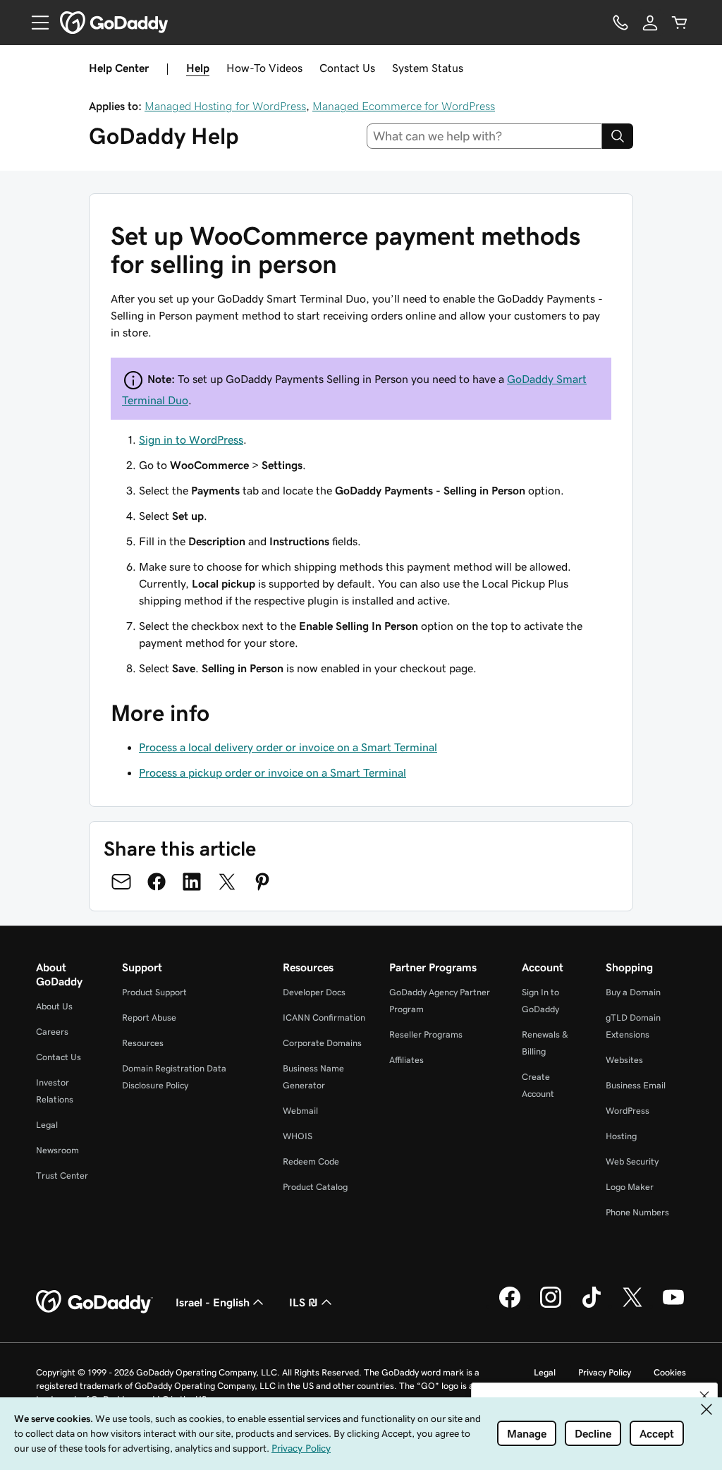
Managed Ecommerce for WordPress (403, 105)
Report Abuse (149, 1017)
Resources (143, 1042)
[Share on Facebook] (156, 882)
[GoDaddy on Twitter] (632, 1305)
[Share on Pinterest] (262, 882)
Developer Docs (314, 992)
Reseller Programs (426, 1034)
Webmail (300, 1110)
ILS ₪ (303, 1302)
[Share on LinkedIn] (191, 882)
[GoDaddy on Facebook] (509, 1305)
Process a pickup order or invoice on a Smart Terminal (272, 772)
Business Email (636, 1085)
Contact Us (347, 67)
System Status (427, 67)
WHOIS (297, 1136)
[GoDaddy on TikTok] (591, 1305)
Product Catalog (315, 1186)
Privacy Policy (604, 1372)
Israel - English (213, 1302)
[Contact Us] (620, 22)
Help (197, 67)
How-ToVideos (264, 67)
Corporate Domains (322, 1042)
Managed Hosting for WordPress (225, 105)
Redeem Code (311, 1161)
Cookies (670, 1372)
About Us (54, 1006)
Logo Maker (630, 1186)
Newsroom (57, 1150)
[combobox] (484, 136)
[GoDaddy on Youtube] (673, 1305)
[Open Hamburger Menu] (34, 22)
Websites (624, 1059)
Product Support (154, 992)
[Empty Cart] (680, 22)
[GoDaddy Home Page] (94, 1302)
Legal (47, 1124)
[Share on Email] (121, 882)
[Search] (617, 136)
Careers (52, 1031)
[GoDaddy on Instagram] (550, 1305)
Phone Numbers (637, 1212)
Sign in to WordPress (191, 439)
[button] (704, 1396)
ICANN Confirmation (324, 1017)
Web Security (632, 1161)
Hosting (621, 1136)
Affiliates (406, 1059)
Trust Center (62, 1175)
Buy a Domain (633, 992)
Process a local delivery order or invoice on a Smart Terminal (288, 747)
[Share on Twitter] (227, 882)
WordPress (627, 1110)
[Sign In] (650, 22)
